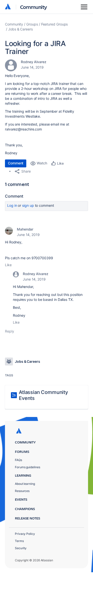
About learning (25, 484)
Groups (32, 24)
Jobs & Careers (20, 29)
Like (8, 265)
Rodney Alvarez (33, 62)
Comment (15, 163)
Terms (19, 541)
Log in (12, 205)
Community (33, 6)
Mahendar (25, 229)
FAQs (18, 460)
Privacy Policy (25, 534)
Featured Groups (54, 24)
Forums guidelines (27, 467)
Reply (9, 331)
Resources (22, 491)
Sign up (28, 205)
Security (21, 548)
